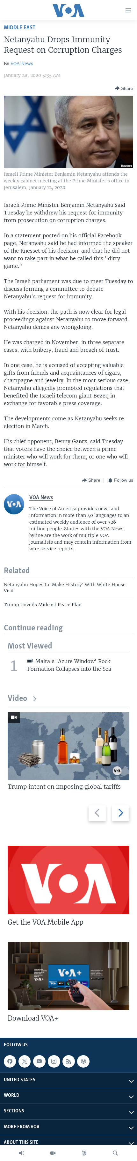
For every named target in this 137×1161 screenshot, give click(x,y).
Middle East (19, 28)
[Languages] (84, 1153)
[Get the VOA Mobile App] (68, 880)
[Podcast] (83, 1061)
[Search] (115, 1153)
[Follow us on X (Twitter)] (24, 1061)
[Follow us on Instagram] (54, 1061)
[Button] (124, 88)
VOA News (22, 63)
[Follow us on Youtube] (39, 1061)
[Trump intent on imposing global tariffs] (68, 746)
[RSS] (68, 1061)
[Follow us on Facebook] (10, 1061)
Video (17, 699)
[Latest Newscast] (21, 1153)
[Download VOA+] (68, 976)
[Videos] (52, 1153)
